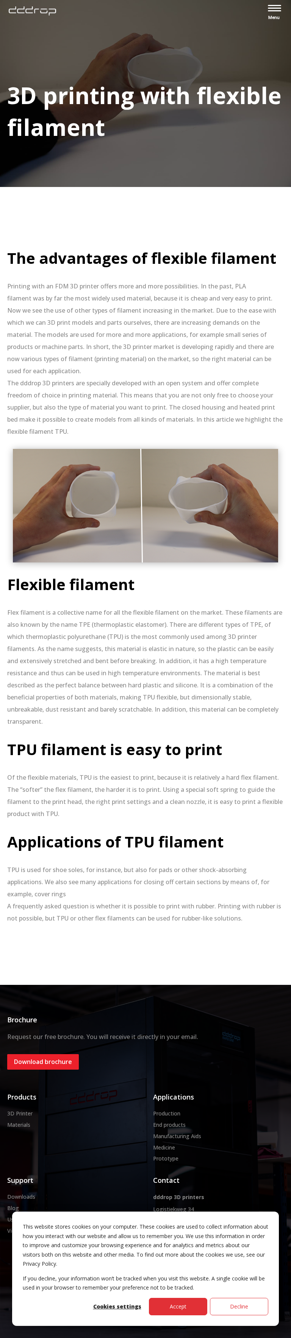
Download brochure (43, 1062)
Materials (18, 1124)
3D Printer (20, 1113)
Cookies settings (117, 1306)
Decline (239, 1306)
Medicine (164, 1147)
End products (169, 1124)
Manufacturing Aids (177, 1136)
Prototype (165, 1158)
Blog (13, 1208)
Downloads (21, 1196)
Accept (178, 1306)
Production (166, 1113)
